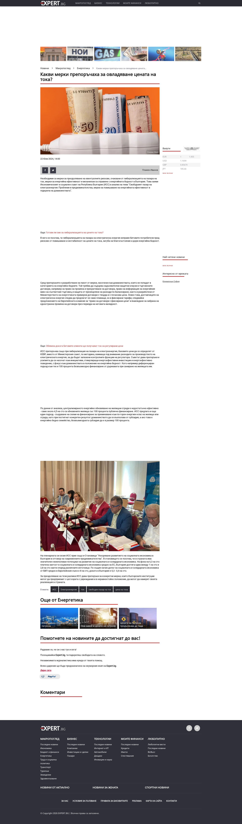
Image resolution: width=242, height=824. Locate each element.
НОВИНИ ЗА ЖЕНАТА (105, 787)
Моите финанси (132, 3)
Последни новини (49, 744)
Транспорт (45, 767)
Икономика (46, 748)
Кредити (125, 748)
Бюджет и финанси (49, 752)
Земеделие (45, 774)
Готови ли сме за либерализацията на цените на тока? (74, 232)
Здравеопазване (48, 778)
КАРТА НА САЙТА (154, 801)
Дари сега (45, 670)
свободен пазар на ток (100, 589)
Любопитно (152, 3)
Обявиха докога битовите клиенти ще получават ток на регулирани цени (84, 346)
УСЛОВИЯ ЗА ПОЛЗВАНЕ (84, 801)
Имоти (124, 752)
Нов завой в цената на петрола (98, 625)
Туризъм (44, 771)
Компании (72, 748)
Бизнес (98, 3)
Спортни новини (157, 787)
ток (82, 589)
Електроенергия (69, 589)
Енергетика (46, 755)
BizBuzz (151, 752)
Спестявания (127, 755)
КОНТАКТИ (171, 801)
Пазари (70, 755)
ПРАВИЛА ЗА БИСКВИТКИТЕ (114, 801)
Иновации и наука (103, 759)
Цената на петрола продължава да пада (131, 624)
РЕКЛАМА (137, 801)
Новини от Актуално (54, 787)
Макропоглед (83, 3)
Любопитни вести (156, 744)
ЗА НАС (64, 801)
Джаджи (98, 755)
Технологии (112, 3)
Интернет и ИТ (101, 748)
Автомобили (100, 752)
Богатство (153, 755)
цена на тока (121, 589)
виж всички (168, 265)
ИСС (54, 589)
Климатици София (171, 281)
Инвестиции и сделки (77, 752)
